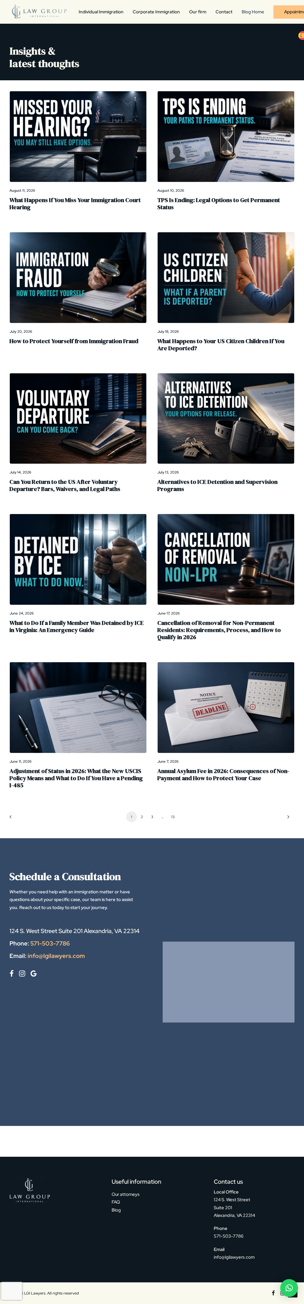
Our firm (197, 12)
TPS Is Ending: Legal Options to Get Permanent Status (218, 203)
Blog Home (253, 12)
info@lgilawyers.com (56, 956)
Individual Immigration (101, 12)
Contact (224, 12)
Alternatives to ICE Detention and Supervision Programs (217, 485)
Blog (116, 1210)
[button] (78, 136)
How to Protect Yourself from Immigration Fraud (74, 341)
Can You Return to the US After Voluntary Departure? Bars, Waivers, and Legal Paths (65, 485)
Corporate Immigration (156, 12)
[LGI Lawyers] (39, 12)
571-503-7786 (50, 943)
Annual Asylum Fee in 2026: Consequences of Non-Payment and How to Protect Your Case (223, 774)
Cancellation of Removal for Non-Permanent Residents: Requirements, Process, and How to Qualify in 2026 (219, 630)
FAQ (116, 1202)
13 (172, 817)
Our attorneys (126, 1194)
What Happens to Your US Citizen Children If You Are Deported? (220, 344)
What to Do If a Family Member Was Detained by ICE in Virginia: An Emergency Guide (77, 626)
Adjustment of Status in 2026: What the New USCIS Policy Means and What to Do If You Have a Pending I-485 (76, 778)
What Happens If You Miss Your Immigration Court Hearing (75, 203)
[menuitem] (103, 12)
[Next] (286, 819)
